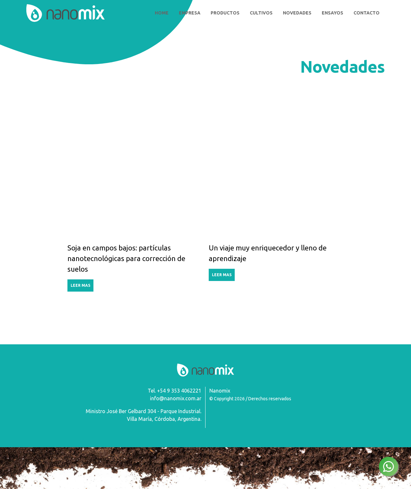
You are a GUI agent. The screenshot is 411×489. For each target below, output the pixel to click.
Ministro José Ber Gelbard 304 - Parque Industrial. (143, 411)
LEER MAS (80, 285)
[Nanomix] (65, 13)
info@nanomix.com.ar (175, 398)
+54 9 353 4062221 (179, 391)
